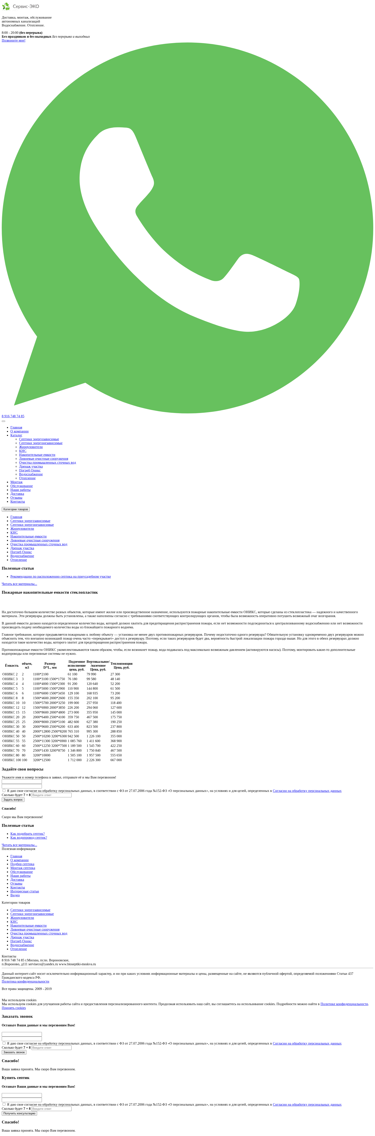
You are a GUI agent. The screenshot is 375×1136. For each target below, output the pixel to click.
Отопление (27, 478)
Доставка (17, 494)
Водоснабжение (31, 474)
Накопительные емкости (37, 455)
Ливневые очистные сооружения (43, 458)
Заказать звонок (14, 1052)
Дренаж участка (31, 466)
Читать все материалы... (19, 584)
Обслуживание (21, 486)
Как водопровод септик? (28, 837)
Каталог (16, 435)
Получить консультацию (19, 1113)
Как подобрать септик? (27, 833)
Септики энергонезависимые (40, 443)
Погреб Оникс (30, 470)
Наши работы (20, 490)
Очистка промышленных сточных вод (47, 462)
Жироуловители (31, 447)
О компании (19, 431)
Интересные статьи (24, 891)
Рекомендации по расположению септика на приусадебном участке (60, 576)
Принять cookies (14, 1008)
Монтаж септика (22, 868)
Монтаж (16, 482)
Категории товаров (15, 509)
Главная (16, 427)
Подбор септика (22, 864)
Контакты (17, 501)
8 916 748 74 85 (13, 416)
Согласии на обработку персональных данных (307, 791)
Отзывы (16, 497)
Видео (15, 895)
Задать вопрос (13, 799)
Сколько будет (16, 795)
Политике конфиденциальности (344, 1004)
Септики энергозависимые (39, 439)
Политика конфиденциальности (25, 981)
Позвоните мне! (13, 40)
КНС (22, 451)
